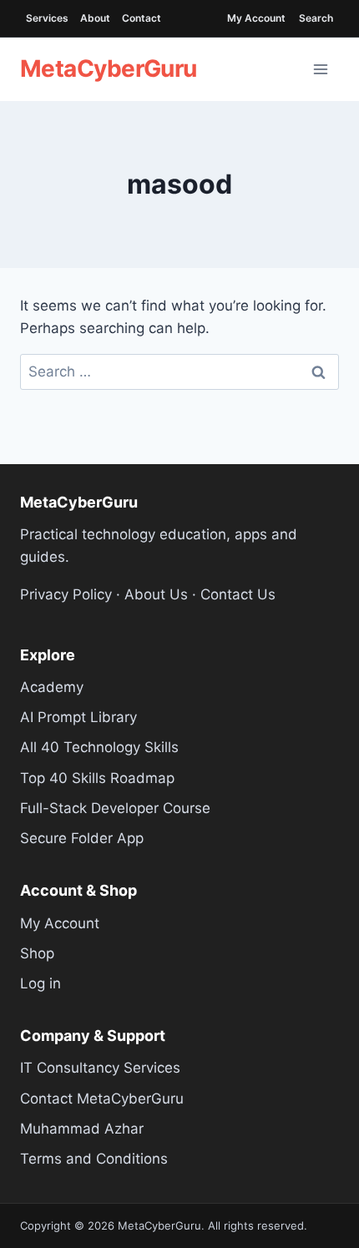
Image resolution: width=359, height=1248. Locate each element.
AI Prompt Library (78, 717)
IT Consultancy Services (100, 1067)
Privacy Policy (66, 594)
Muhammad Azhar (82, 1128)
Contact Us (238, 594)
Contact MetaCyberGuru (102, 1098)
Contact (141, 18)
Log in (40, 983)
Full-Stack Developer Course (115, 808)
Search (316, 18)
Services (47, 18)
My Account (256, 18)
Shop (37, 953)
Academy (51, 687)
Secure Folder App (82, 838)
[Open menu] (320, 69)
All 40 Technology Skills (99, 747)
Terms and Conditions (94, 1158)
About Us (156, 594)
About (95, 18)
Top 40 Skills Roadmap (97, 778)
